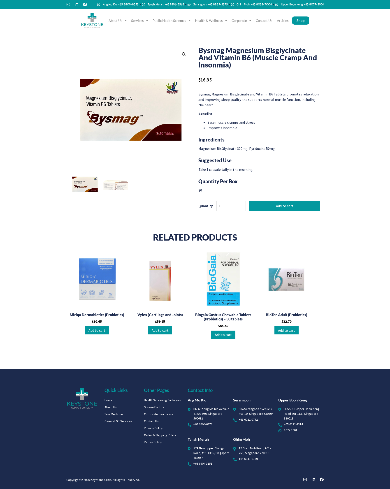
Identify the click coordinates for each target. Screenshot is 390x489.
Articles (283, 21)
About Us (115, 21)
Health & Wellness (209, 21)
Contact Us (264, 21)
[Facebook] (85, 4)
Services (137, 21)
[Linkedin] (77, 4)
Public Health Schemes (169, 21)
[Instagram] (68, 4)
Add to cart (284, 206)
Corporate (239, 21)
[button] (184, 54)
